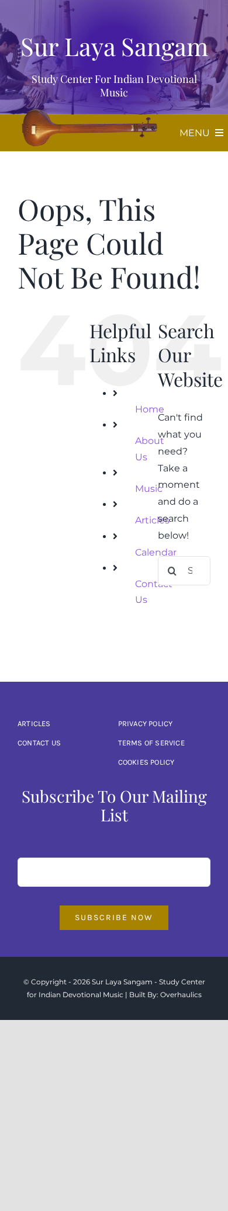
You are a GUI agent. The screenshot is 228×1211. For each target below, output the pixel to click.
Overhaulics (181, 994)
